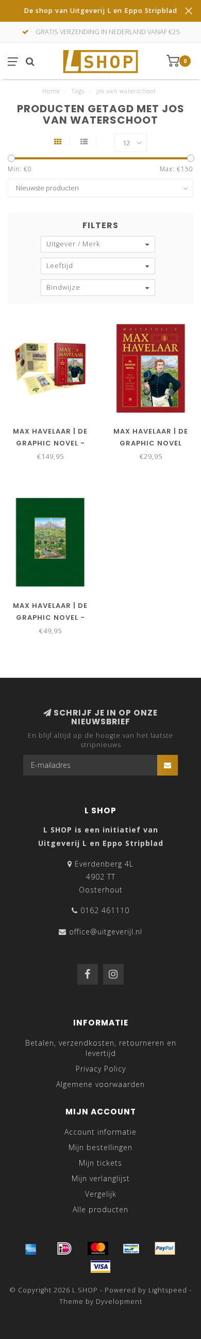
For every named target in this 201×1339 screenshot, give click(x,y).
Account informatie (100, 1132)
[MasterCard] (98, 1248)
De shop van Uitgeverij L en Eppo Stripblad (100, 10)
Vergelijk (100, 1194)
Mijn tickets (100, 1163)
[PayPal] (165, 1248)
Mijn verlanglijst (101, 1178)
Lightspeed (167, 1290)
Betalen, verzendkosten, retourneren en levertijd (100, 1048)
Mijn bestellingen (100, 1147)
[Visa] (100, 1266)
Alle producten (100, 1209)
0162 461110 (104, 910)
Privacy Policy (101, 1069)
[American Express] (31, 1248)
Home (51, 91)
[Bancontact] (131, 1248)
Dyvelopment (119, 1301)
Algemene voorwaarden (100, 1084)
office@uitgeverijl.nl (105, 931)
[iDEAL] (64, 1248)
